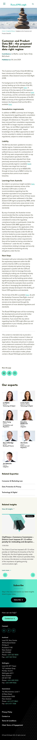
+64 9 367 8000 (12, 655)
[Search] (33, 4)
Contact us (9, 618)
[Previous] (5, 575)
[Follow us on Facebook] (9, 630)
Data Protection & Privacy (11, 487)
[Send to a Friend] (14, 373)
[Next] (33, 575)
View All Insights (7, 509)
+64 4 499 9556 (10, 683)
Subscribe (17, 600)
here (25, 88)
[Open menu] (4, 4)
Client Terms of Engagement (12, 725)
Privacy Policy (7, 712)
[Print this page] (9, 373)
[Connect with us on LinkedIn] (4, 630)
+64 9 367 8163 (10, 657)
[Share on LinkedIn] (3, 373)
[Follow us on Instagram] (14, 630)
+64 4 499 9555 (12, 680)
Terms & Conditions (9, 721)
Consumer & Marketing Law (12, 481)
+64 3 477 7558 (10, 704)
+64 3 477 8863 (12, 701)
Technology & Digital (9, 492)
